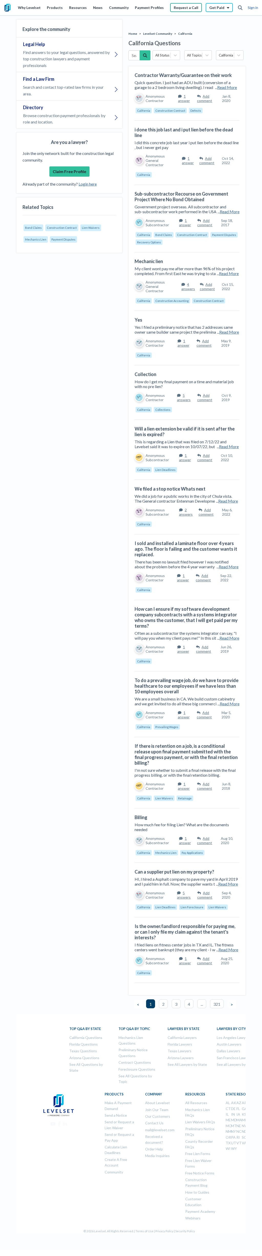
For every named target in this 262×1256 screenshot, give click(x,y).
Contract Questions (134, 1062)
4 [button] (189, 1004)
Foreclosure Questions (136, 1069)
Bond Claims (33, 227)
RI (238, 1137)
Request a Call (186, 7)
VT (239, 1143)
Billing (141, 817)
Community (119, 7)
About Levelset (157, 1103)
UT (233, 1143)
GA (244, 1108)
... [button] (202, 1004)
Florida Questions (83, 1044)
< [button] (138, 1004)
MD (234, 1120)
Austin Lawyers (229, 1044)
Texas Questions (83, 1051)
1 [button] (150, 1004)
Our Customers (157, 1116)
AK (233, 1103)
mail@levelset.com (159, 1130)
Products (55, 7)
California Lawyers (182, 1037)
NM (228, 1131)
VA (244, 1143)
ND (244, 1131)
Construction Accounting (172, 300)
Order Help (154, 1149)
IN (233, 1114)
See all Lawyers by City (235, 1064)
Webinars (193, 1218)
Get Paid (216, 7)
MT (234, 1126)
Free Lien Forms (197, 1153)
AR (244, 1103)
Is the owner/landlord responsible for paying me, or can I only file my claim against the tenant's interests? (185, 931)
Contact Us (154, 1123)
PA (233, 1137)
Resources (78, 7)
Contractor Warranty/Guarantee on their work (183, 75)
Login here (88, 184)
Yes (138, 320)
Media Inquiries (157, 1155)
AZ (238, 1103)
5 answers (184, 397)
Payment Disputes (63, 239)
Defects (195, 110)
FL (238, 1108)
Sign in (253, 7)
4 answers (188, 286)
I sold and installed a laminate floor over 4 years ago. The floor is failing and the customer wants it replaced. (186, 548)
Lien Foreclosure (192, 907)
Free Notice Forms (199, 1173)
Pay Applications (192, 852)
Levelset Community (157, 34)
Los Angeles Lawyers (233, 1037)
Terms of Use (145, 1231)
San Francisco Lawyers (235, 1058)
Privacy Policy (164, 1231)
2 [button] (163, 1004)
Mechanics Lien (35, 239)
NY (233, 1131)
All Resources (196, 1103)
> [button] (232, 1004)
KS (244, 1114)
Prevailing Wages (166, 727)
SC (244, 1137)
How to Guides (197, 1192)
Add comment (204, 98)
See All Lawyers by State (187, 1064)
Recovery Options (149, 242)
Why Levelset (29, 7)
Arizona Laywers (181, 1058)
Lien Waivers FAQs (200, 1122)
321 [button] (216, 1004)
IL (227, 1114)
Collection (145, 374)
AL (228, 1103)
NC (239, 1131)
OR (228, 1137)
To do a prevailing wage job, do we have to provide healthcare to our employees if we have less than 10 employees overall (186, 685)
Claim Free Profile (69, 171)
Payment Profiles (149, 7)
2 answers (186, 512)
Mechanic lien (149, 261)
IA (238, 1114)
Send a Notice (116, 1115)
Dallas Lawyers (228, 1051)
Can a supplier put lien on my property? (174, 872)
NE (238, 1126)
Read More (227, 87)
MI (244, 1120)
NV (244, 1126)
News (98, 7)
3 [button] (176, 1004)
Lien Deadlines (165, 469)
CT (228, 1108)
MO (229, 1126)
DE (233, 1108)
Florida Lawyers (180, 1044)
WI (228, 1148)
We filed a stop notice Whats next (170, 489)
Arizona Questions (84, 1058)
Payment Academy (200, 1211)
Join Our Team (156, 1109)
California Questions (85, 1037)
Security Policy (185, 1231)
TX (228, 1143)
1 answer (184, 98)
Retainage (185, 798)
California (185, 34)
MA (239, 1120)
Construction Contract (62, 227)
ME (228, 1120)
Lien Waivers (91, 227)
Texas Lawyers (179, 1051)
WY (234, 1148)
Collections (162, 409)
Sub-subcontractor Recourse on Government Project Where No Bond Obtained (181, 196)
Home (132, 34)
